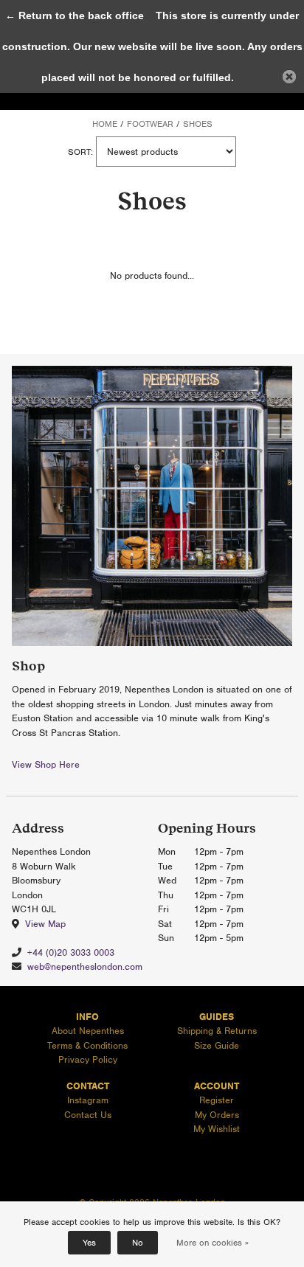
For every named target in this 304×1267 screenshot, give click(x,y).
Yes (89, 1243)
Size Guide (216, 1045)
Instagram (87, 1100)
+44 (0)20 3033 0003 (70, 952)
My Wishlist (216, 1128)
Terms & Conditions (87, 1045)
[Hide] (289, 76)
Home (104, 124)
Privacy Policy (87, 1059)
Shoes (198, 124)
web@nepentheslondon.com (84, 966)
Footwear (150, 124)
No (137, 1243)
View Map (45, 923)
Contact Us (87, 1114)
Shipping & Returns (217, 1030)
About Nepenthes (88, 1030)
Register (216, 1100)
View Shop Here (46, 764)
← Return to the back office (74, 15)
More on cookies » (212, 1243)
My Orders (217, 1114)
